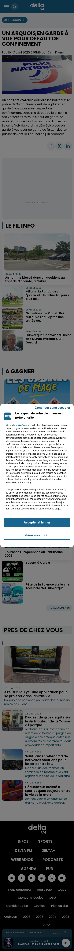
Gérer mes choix (37, 535)
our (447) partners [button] (23, 425)
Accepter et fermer (37, 522)
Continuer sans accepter (52, 407)
